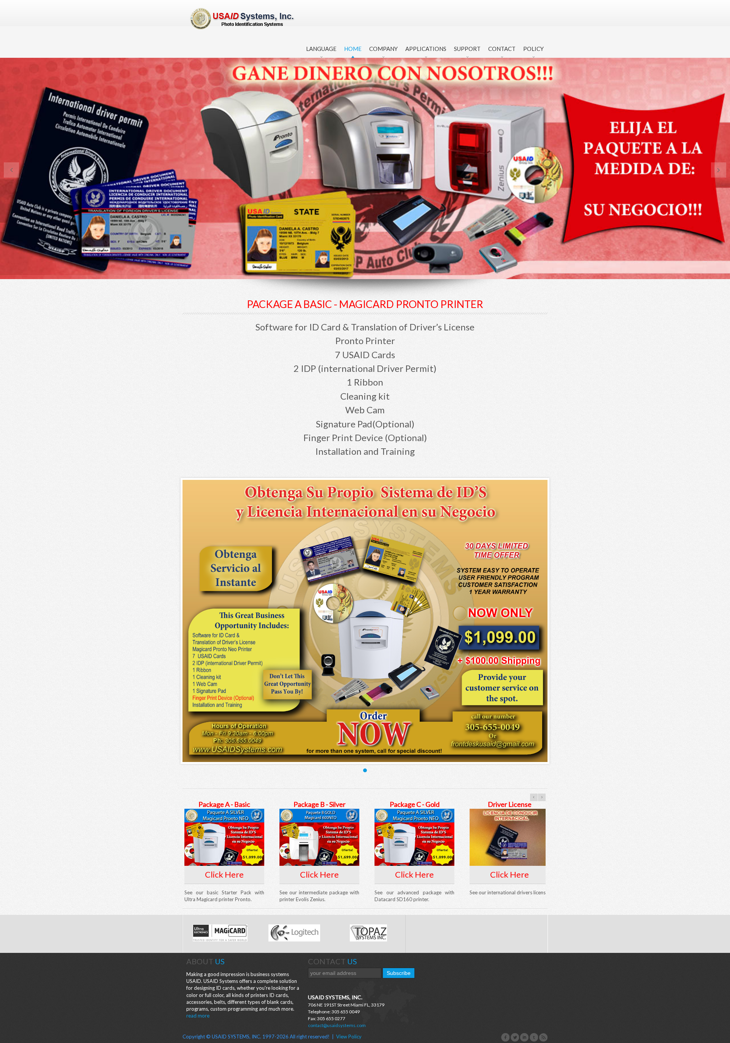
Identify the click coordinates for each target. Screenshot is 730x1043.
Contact (502, 48)
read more (197, 1016)
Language (321, 48)
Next (718, 170)
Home (353, 48)
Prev (11, 170)
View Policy (349, 1036)
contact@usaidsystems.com (337, 1025)
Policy (533, 48)
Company (383, 48)
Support (467, 48)
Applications (425, 48)
